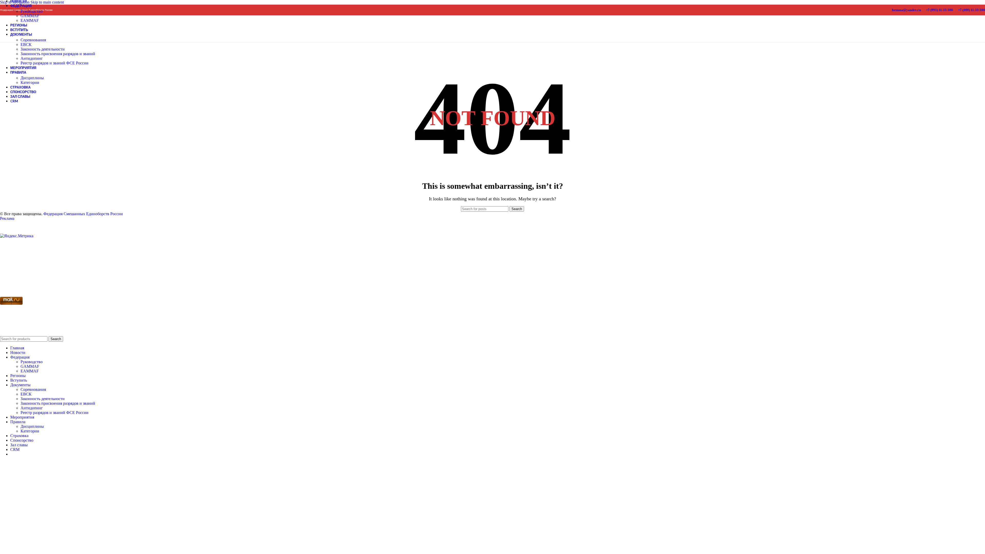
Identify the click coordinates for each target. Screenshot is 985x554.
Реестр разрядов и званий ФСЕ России (54, 63)
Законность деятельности (43, 49)
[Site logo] (9, 36)
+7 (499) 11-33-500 (971, 10)
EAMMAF (30, 371)
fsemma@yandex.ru (906, 10)
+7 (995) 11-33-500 (939, 10)
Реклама (7, 218)
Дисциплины (32, 78)
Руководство (32, 11)
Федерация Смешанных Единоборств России (83, 214)
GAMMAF (30, 16)
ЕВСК (26, 44)
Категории (30, 82)
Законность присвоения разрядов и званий (58, 54)
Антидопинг (32, 58)
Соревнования (33, 40)
